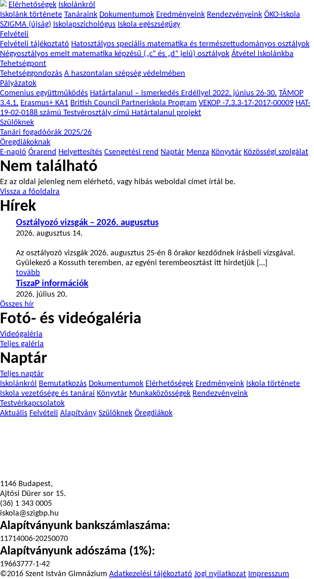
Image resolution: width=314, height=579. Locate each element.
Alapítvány (78, 413)
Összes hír (17, 304)
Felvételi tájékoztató (34, 44)
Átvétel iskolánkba (262, 54)
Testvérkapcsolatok (32, 403)
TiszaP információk (52, 283)
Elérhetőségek (32, 5)
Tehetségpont (23, 64)
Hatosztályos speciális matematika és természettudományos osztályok (190, 44)
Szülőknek (17, 123)
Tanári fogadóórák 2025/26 (46, 132)
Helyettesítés (80, 152)
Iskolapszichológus (84, 24)
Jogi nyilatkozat (220, 574)
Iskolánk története (31, 15)
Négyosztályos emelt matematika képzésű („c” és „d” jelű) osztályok (114, 54)
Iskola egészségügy (149, 24)
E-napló (13, 152)
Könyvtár (226, 152)
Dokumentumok (126, 15)
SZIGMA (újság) (25, 24)
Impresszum (268, 574)
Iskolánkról (76, 5)
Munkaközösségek (160, 394)
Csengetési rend (131, 152)
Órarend (42, 152)
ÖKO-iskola (282, 15)
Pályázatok (18, 83)
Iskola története (273, 384)
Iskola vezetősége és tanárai (47, 394)
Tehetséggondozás (31, 74)
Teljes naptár (22, 374)
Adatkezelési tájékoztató (150, 574)
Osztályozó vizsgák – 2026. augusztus (87, 223)
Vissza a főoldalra (30, 192)
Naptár (172, 152)
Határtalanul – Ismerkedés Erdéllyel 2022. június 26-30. (183, 93)
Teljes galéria (22, 344)
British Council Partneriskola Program (133, 103)
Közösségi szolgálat (276, 152)
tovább (28, 273)
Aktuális (13, 413)
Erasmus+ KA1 (44, 103)
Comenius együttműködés (44, 93)
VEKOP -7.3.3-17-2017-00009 (246, 103)
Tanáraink (80, 15)
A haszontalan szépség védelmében (124, 74)
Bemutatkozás (63, 384)
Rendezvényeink (234, 15)
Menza (197, 152)
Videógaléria (21, 334)
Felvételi (14, 34)
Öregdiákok (154, 413)
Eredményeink (180, 15)
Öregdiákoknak (25, 142)
